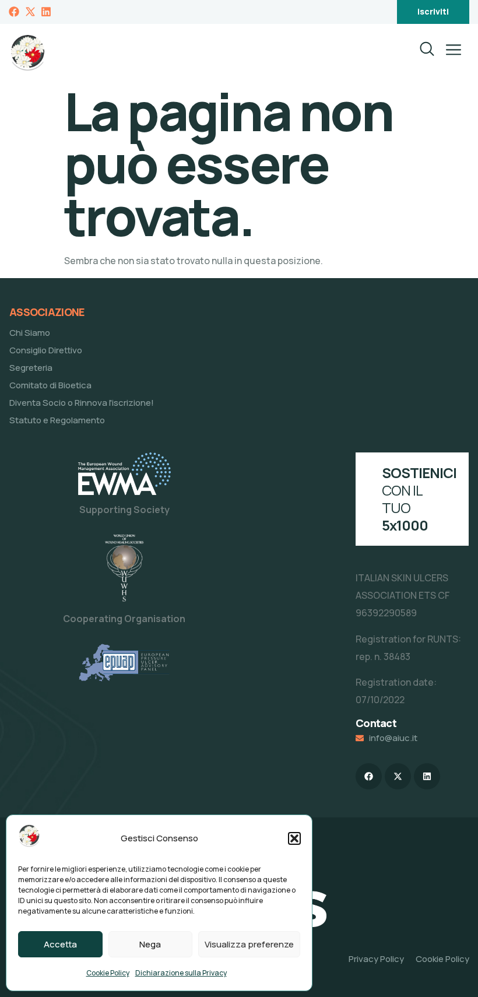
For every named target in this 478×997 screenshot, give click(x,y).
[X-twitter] (398, 776)
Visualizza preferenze (249, 944)
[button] (294, 838)
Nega (150, 944)
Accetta (60, 944)
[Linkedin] (427, 776)
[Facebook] (369, 776)
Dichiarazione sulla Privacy (181, 973)
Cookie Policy (107, 973)
